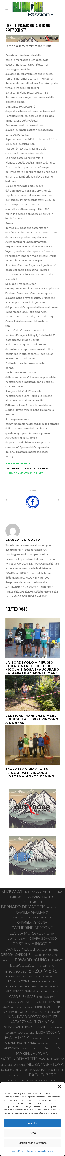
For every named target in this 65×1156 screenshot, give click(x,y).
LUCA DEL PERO (26, 1032)
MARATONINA (11, 1048)
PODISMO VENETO (48, 1080)
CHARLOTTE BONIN (17, 938)
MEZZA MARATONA (45, 1064)
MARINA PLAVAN (32, 1053)
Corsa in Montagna (35, 468)
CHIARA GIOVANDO (43, 938)
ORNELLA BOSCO (17, 1075)
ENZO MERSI (43, 970)
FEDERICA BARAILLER (44, 981)
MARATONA (17, 1037)
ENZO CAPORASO (16, 971)
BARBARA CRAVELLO (40, 896)
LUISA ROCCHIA (48, 1032)
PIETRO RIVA (29, 1080)
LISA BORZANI (11, 1027)
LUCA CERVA (10, 1033)
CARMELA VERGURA (32, 922)
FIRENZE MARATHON (18, 986)
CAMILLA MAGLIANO (32, 912)
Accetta (32, 1123)
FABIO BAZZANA (50, 977)
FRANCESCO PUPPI (48, 991)
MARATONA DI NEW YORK (45, 1038)
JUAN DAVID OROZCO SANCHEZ (32, 1017)
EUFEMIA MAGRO (16, 976)
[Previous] (15, 499)
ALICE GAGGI (12, 891)
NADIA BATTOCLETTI (46, 1070)
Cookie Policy (18, 1151)
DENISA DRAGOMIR (53, 955)
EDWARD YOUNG (31, 959)
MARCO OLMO (53, 1048)
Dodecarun (7, 960)
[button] (59, 1086)
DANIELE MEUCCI (20, 949)
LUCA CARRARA (54, 1027)
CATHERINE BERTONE (32, 927)
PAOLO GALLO (13, 1080)
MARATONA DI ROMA (20, 1043)
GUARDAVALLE (10, 1012)
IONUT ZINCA (28, 1011)
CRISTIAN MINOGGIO (32, 943)
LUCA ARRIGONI (33, 1027)
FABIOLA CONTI (19, 981)
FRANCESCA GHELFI (20, 991)
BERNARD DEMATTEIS (23, 906)
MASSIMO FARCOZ (51, 1059)
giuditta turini (25, 1007)
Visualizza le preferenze (32, 1142)
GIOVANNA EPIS (9, 1006)
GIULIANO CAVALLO (43, 1007)
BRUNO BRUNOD (55, 908)
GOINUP (59, 1007)
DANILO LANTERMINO (47, 950)
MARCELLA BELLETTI (31, 1048)
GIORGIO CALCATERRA (21, 1001)
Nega (32, 1132)
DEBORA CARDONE (16, 954)
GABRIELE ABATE (22, 996)
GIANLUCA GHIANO (46, 997)
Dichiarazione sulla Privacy (40, 1151)
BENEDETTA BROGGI (32, 901)
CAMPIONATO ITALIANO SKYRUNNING (32, 917)
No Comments (19, 473)
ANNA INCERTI (17, 897)
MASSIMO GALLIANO (13, 1064)
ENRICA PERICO (45, 965)
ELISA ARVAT (55, 960)
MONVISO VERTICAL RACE (15, 1070)
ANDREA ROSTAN (52, 891)
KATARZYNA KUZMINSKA (32, 1022)
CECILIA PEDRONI (46, 934)
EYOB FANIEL (34, 976)
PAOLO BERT (42, 1075)
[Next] (50, 499)
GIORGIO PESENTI (49, 1001)
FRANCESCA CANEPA (44, 986)
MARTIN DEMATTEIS (18, 1058)
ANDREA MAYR (32, 892)
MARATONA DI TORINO (48, 1043)
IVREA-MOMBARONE (51, 1012)
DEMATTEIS (37, 955)
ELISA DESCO (22, 965)
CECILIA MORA (22, 933)
